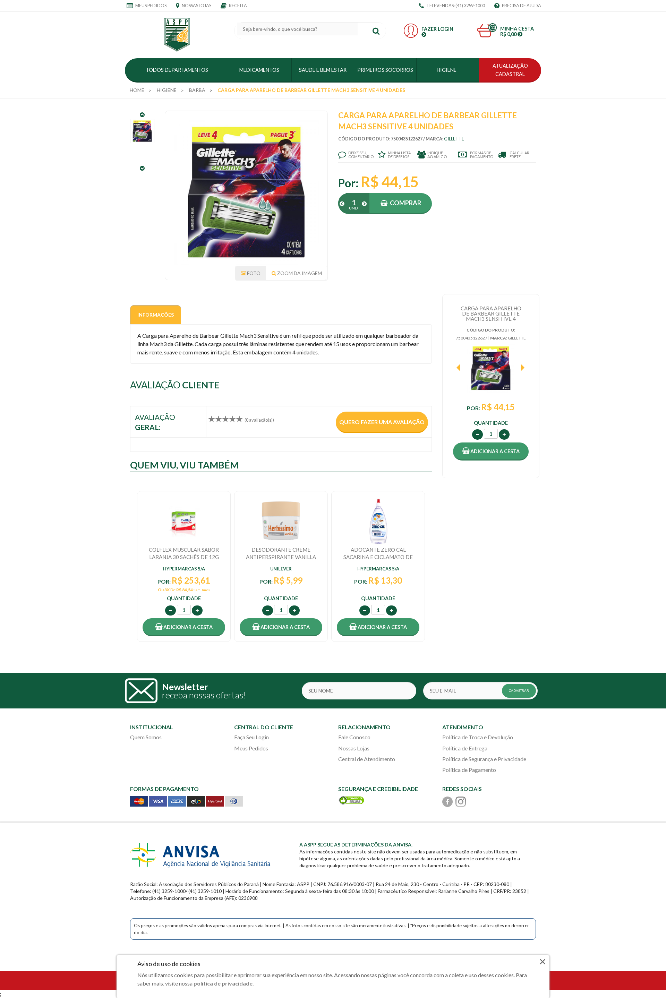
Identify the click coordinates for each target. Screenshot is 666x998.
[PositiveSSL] (351, 799)
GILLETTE (454, 138)
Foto (253, 273)
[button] (491, 451)
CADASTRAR (519, 690)
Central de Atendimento (366, 759)
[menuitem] (137, 90)
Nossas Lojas (196, 5)
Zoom (299, 273)
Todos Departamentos (177, 70)
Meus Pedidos (150, 5)
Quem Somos (146, 737)
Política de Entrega (464, 748)
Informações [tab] (155, 315)
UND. (353, 208)
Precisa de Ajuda (521, 5)
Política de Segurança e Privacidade (484, 759)
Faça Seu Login (251, 737)
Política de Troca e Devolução (477, 737)
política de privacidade (223, 983)
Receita (237, 5)
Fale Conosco (354, 737)
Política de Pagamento (469, 769)
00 (492, 27)
